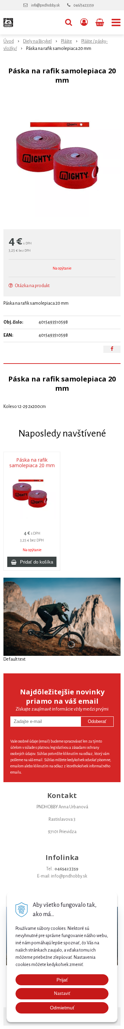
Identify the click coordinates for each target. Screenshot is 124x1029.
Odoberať (97, 721)
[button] (68, 22)
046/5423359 (84, 5)
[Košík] (100, 22)
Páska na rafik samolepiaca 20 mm (32, 462)
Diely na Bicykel (37, 41)
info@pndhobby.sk (45, 5)
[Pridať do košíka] (31, 562)
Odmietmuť (62, 1007)
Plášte (66, 41)
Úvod (8, 41)
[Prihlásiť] (84, 22)
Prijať (62, 980)
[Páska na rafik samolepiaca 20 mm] (62, 158)
